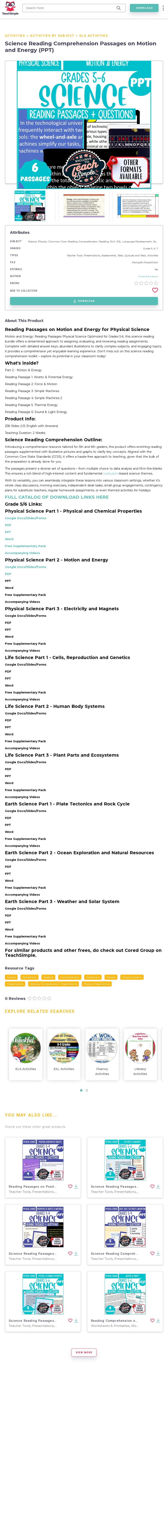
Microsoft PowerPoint (145, 262)
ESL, (120, 241)
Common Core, (58, 241)
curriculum (110, 473)
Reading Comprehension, (83, 241)
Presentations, (92, 255)
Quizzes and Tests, (136, 255)
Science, (33, 241)
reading (48, 977)
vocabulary (93, 977)
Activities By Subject (52, 35)
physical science (132, 977)
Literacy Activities (140, 1071)
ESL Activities (64, 1069)
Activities (15, 35)
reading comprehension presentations (53, 983)
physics (111, 977)
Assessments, (109, 255)
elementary (29, 977)
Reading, (104, 241)
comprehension (69, 977)
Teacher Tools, (75, 255)
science (11, 977)
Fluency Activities (102, 1071)
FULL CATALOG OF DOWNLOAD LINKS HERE (57, 497)
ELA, (113, 241)
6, (155, 248)
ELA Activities (93, 35)
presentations (15, 983)
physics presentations (97, 983)
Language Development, (138, 241)
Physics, (43, 241)
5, (152, 248)
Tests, (121, 255)
